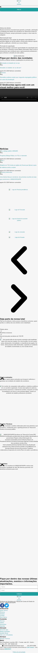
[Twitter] (6, 605)
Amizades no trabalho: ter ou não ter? (10, 67)
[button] (19, 5)
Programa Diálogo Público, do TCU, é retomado (13, 155)
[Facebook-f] (2, 605)
